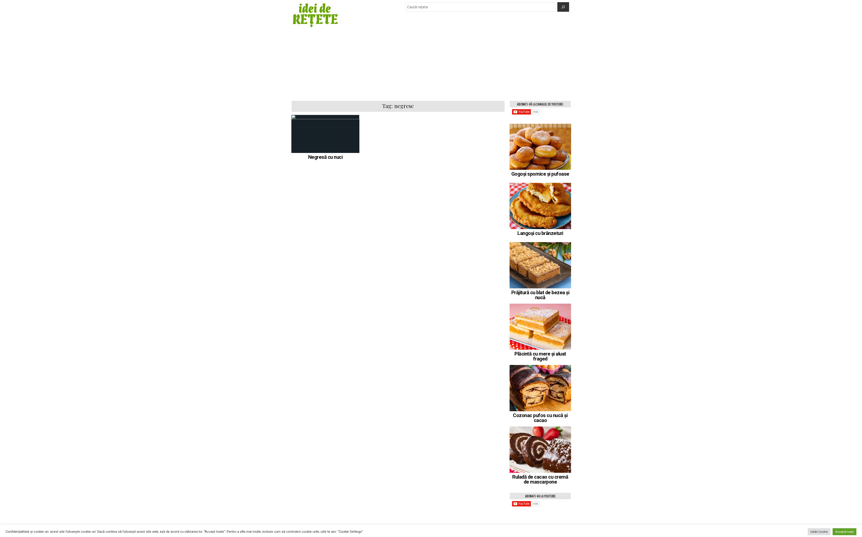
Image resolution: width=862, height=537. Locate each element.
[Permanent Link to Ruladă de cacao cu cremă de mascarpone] (540, 450)
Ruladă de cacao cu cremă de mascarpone (540, 479)
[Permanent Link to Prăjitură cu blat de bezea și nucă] (540, 265)
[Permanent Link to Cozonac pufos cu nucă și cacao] (540, 388)
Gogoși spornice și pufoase (540, 174)
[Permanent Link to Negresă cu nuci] (325, 134)
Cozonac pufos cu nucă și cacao (540, 418)
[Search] (563, 7)
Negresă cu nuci (325, 157)
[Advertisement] (431, 64)
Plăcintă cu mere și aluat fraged (540, 356)
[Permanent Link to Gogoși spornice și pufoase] (540, 147)
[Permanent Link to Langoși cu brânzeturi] (540, 206)
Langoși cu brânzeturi (540, 233)
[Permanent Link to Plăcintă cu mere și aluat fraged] (540, 327)
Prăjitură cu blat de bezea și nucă (540, 295)
